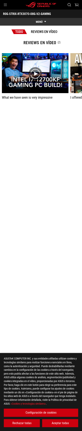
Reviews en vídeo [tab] (44, 32)
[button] (5, 4)
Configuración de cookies (41, 412)
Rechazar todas (21, 423)
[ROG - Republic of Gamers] (41, 5)
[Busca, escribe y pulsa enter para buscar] (69, 5)
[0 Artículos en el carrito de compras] (76, 5)
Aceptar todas (60, 423)
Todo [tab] (19, 32)
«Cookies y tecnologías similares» (28, 403)
